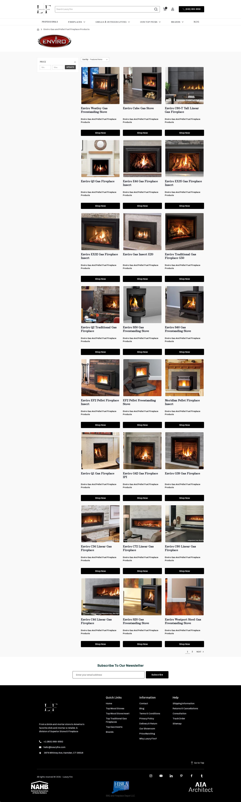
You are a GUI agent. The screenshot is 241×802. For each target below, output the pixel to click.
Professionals (50, 22)
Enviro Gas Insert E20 (138, 254)
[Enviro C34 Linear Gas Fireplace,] (100, 524)
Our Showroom (147, 728)
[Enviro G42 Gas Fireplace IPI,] (142, 451)
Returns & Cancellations (185, 708)
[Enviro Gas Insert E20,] (142, 232)
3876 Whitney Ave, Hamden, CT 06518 (63, 753)
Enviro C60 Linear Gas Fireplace (180, 548)
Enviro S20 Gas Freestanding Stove (136, 621)
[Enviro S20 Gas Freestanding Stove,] (142, 597)
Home (109, 703)
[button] (58, 62)
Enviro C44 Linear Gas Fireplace (96, 621)
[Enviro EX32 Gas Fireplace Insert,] (100, 232)
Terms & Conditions (149, 713)
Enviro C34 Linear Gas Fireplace (96, 548)
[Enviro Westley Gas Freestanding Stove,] (100, 85)
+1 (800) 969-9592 (53, 741)
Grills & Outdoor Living (111, 21)
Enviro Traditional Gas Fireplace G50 (180, 256)
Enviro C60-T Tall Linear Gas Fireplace (182, 110)
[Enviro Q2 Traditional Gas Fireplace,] (100, 305)
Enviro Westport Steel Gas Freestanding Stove (183, 621)
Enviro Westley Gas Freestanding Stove (94, 110)
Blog (196, 22)
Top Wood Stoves (115, 708)
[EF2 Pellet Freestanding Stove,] (142, 378)
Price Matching (147, 733)
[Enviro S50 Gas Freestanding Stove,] (142, 305)
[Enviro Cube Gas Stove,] (142, 85)
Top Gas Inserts (114, 727)
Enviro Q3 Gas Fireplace (98, 181)
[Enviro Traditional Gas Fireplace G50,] (184, 232)
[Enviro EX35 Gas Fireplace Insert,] (184, 158)
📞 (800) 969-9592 (192, 9)
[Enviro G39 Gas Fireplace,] (184, 451)
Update (70, 67)
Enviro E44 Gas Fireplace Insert (140, 183)
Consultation (179, 713)
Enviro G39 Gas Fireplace (182, 473)
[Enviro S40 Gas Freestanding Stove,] (184, 305)
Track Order (179, 718)
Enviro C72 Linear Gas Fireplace (138, 548)
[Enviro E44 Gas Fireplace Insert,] (142, 158)
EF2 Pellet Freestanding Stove (139, 402)
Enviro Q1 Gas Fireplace (97, 473)
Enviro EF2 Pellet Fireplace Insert (100, 402)
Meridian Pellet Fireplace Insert (182, 402)
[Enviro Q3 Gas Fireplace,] (100, 158)
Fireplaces (75, 21)
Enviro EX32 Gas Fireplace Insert (99, 256)
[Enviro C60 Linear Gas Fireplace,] (184, 524)
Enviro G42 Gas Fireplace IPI (140, 475)
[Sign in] (172, 9)
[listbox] (99, 59)
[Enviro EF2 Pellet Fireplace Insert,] (100, 378)
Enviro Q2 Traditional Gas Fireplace (99, 329)
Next (199, 651)
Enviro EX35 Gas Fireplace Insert (183, 183)
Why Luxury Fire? (148, 738)
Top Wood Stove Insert (117, 713)
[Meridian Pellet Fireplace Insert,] (184, 378)
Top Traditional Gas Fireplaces (116, 720)
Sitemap (177, 723)
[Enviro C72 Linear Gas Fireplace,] (142, 524)
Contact (143, 703)
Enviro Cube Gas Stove (138, 108)
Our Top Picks (149, 21)
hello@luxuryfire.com (54, 747)
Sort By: (85, 59)
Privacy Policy (146, 718)
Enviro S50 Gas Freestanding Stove (136, 329)
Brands (176, 21)
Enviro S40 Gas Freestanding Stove (178, 329)
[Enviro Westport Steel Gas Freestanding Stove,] (184, 597)
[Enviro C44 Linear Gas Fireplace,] (100, 597)
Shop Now (100, 133)
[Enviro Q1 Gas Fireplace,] (100, 451)
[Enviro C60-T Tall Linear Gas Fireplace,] (184, 85)
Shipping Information (183, 703)
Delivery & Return (148, 723)
